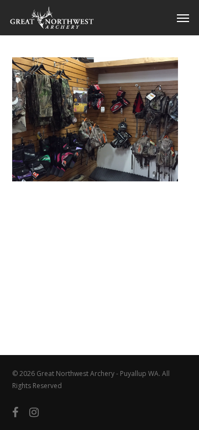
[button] (183, 17)
